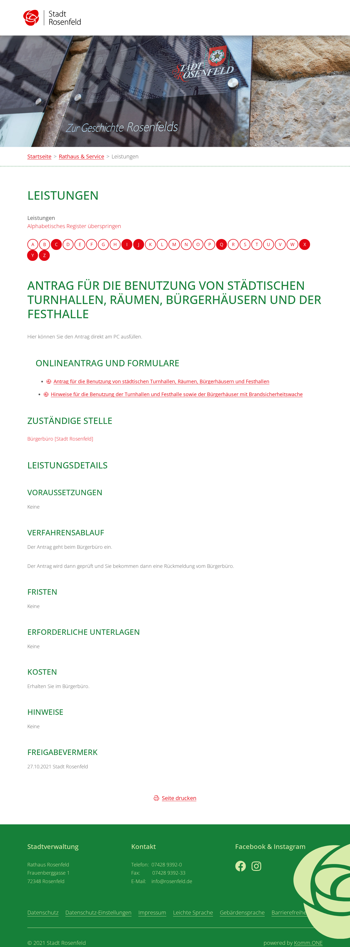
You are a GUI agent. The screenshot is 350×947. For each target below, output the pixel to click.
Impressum (152, 912)
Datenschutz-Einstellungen (98, 912)
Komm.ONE (308, 942)
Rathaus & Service (81, 156)
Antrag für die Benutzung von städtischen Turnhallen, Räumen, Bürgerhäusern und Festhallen (161, 381)
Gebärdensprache (242, 912)
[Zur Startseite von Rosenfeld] (52, 18)
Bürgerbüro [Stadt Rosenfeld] (60, 438)
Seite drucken (179, 798)
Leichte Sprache (193, 912)
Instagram (265, 876)
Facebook (247, 876)
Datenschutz (43, 912)
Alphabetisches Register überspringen (74, 226)
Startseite (39, 156)
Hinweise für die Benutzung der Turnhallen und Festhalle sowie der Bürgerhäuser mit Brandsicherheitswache (177, 394)
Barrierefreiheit (291, 912)
